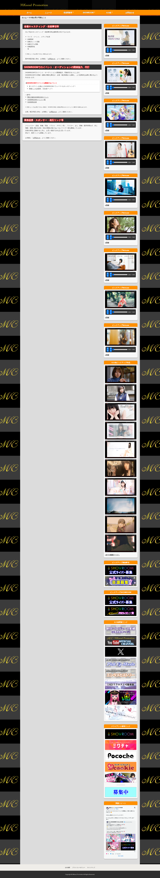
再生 (107, 50)
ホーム (29, 12)
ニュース (48, 12)
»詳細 (107, 55)
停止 (110, 50)
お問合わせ (129, 12)
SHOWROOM (32, 102)
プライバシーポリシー (78, 867)
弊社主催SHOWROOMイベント (38, 97)
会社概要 (67, 867)
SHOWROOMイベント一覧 (36, 100)
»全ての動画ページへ (112, 555)
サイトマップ (91, 867)
